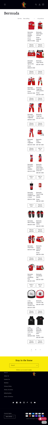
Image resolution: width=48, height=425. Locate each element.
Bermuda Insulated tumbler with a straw (31, 195)
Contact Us (7, 379)
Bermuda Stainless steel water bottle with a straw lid (40, 167)
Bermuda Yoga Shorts (39, 61)
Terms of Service (8, 397)
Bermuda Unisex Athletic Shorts (39, 248)
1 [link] (31, 349)
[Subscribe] (37, 365)
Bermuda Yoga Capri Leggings (31, 116)
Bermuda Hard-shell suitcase (39, 34)
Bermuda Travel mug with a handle (39, 195)
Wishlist (6, 383)
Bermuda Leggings (39, 115)
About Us (6, 376)
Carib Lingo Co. (32, 418)
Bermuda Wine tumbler (39, 141)
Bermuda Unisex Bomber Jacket (30, 35)
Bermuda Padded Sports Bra (31, 62)
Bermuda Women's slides (39, 222)
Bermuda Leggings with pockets (40, 89)
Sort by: (20, 19)
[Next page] (40, 349)
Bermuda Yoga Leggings (30, 141)
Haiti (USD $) (9, 417)
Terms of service (8, 390)
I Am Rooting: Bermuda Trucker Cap (31, 303)
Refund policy (7, 393)
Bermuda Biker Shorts (31, 88)
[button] (5, 4)
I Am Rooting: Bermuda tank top (30, 330)
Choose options (31, 45)
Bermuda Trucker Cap (39, 301)
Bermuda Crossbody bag (39, 276)
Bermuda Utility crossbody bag (30, 277)
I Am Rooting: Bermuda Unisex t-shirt (39, 330)
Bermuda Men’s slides (31, 221)
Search (6, 373)
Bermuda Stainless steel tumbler (30, 167)
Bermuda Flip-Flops (31, 246)
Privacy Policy (8, 386)
